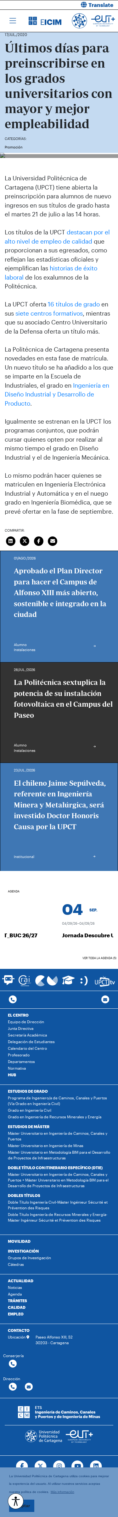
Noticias (15, 1287)
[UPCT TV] (105, 981)
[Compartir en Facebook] (39, 540)
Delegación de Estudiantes (31, 1041)
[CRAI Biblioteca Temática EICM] (25, 980)
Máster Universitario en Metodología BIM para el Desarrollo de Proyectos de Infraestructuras (59, 1155)
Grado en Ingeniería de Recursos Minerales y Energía (54, 1117)
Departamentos (21, 1061)
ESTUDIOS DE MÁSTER (28, 1126)
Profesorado (19, 1055)
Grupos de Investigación (29, 1257)
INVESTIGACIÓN (23, 1251)
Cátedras (16, 1264)
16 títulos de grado (74, 304)
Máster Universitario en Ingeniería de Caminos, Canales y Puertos (57, 1136)
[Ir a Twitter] (40, 1466)
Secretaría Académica (27, 1035)
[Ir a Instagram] (59, 1466)
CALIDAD (16, 1307)
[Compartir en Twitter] (25, 540)
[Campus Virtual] (46, 980)
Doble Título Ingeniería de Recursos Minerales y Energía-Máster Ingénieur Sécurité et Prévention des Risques (57, 1217)
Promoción (14, 147)
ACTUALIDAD (20, 1280)
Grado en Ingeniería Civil (29, 1110)
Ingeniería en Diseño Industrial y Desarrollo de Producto (57, 394)
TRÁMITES (17, 1300)
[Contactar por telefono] (13, 999)
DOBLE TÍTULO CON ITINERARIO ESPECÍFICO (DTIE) (55, 1167)
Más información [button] (62, 1492)
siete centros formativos (49, 313)
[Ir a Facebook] (22, 1466)
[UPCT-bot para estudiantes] (8, 983)
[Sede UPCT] (84, 980)
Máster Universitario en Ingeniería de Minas (45, 1145)
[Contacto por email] (105, 999)
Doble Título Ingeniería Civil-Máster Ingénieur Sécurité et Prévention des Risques (58, 1205)
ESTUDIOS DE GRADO (28, 1091)
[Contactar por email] (29, 1387)
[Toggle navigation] (12, 21)
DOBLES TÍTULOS (24, 1195)
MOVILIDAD (19, 1241)
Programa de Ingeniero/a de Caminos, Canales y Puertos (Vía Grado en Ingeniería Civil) (57, 1101)
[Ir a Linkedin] (96, 1466)
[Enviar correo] (53, 540)
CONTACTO (19, 1330)
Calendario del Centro (27, 1048)
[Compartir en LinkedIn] (11, 540)
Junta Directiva (20, 1028)
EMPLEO (16, 1314)
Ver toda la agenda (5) (99, 958)
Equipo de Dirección (26, 1021)
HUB (12, 1075)
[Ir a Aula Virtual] (68, 983)
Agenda (15, 1294)
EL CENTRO (18, 1015)
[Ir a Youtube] (78, 1466)
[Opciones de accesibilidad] (16, 1501)
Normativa (17, 1068)
